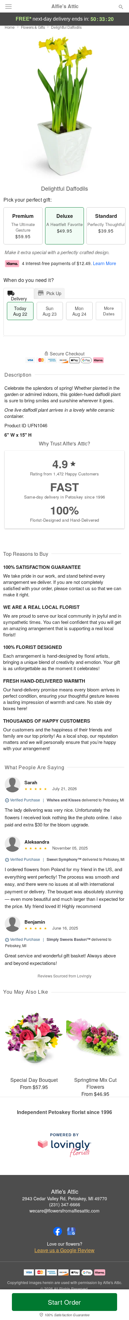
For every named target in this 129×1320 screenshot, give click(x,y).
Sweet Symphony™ (64, 859)
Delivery (19, 297)
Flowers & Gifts (33, 27)
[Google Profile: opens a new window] (71, 1231)
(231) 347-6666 (64, 1204)
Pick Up (53, 293)
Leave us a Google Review (64, 1250)
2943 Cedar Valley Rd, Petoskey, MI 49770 (64, 1198)
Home (10, 27)
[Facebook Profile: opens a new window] (57, 1231)
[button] (116, 1306)
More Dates (109, 311)
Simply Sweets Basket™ (68, 939)
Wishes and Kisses (64, 800)
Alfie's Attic (65, 6)
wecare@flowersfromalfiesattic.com (64, 1210)
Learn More (104, 263)
